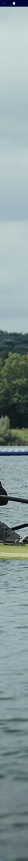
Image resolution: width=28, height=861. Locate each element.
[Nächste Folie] (25, 437)
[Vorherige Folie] (3, 437)
